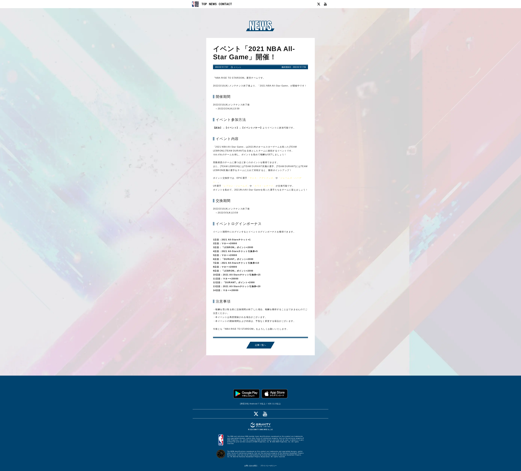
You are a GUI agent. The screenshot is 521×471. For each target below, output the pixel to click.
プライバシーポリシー (268, 466)
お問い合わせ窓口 (250, 466)
